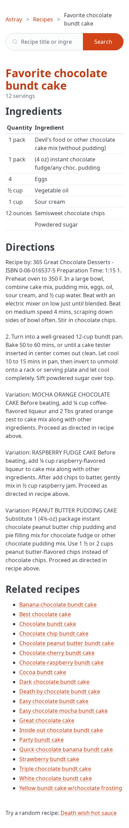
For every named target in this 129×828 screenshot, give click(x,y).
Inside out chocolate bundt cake (61, 730)
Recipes (43, 19)
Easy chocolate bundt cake (53, 701)
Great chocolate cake (46, 720)
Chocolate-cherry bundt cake (57, 653)
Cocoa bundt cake (42, 672)
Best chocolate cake (45, 614)
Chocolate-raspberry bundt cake (61, 662)
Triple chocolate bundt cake (55, 768)
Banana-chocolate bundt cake (58, 604)
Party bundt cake (41, 740)
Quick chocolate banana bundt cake (66, 749)
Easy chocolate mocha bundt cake (63, 711)
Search (103, 42)
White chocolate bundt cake (55, 778)
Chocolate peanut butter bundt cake (66, 643)
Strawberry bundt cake (49, 759)
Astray (14, 19)
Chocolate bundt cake (47, 624)
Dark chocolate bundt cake (54, 682)
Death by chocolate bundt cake (59, 691)
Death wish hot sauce (89, 813)
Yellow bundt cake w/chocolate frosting (70, 788)
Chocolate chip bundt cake (53, 633)
